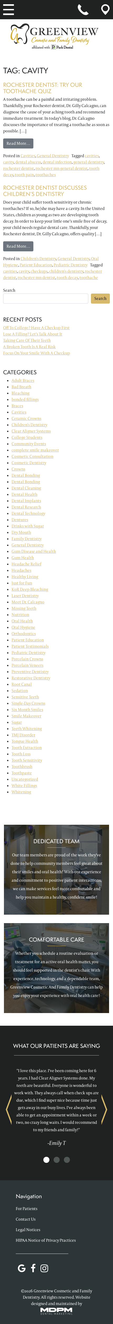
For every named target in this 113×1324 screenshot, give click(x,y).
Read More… (20, 143)
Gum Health (23, 557)
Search (9, 290)
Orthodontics (24, 633)
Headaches (21, 570)
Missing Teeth (24, 608)
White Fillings (24, 785)
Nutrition (20, 614)
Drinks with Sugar (28, 526)
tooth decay (67, 277)
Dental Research (26, 507)
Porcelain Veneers (27, 665)
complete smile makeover (35, 450)
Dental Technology (28, 513)
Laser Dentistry (25, 595)
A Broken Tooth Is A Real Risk (29, 346)
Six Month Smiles (27, 709)
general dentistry (88, 162)
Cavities (27, 156)
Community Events (29, 444)
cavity (8, 162)
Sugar (17, 722)
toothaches (45, 175)
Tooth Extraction (27, 747)
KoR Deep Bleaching (30, 589)
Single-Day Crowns (28, 703)
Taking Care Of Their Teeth (27, 340)
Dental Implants (26, 500)
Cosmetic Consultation (32, 456)
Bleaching (20, 393)
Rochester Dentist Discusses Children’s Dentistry (45, 191)
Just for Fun (22, 583)
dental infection (57, 162)
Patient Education (36, 265)
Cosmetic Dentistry (29, 463)
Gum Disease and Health (34, 551)
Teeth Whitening (27, 728)
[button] (46, 1160)
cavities (92, 156)
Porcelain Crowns (27, 659)
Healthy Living (25, 576)
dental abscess (28, 162)
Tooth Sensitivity (27, 760)
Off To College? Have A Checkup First (36, 327)
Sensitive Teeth (25, 697)
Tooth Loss (21, 754)
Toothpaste (22, 773)
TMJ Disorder (23, 735)
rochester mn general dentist (61, 168)
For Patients (26, 1208)
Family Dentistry (27, 538)
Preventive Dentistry (30, 671)
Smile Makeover (26, 716)
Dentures (20, 519)
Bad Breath (21, 387)
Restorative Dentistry (31, 678)
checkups (39, 271)
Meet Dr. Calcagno (28, 602)
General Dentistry (53, 156)
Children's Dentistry (38, 258)
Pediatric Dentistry (71, 265)
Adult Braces (23, 380)
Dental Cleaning (26, 488)
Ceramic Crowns (26, 418)
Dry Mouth (21, 532)
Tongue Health (25, 741)
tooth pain (24, 175)
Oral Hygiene (23, 627)
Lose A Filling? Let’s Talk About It (32, 334)
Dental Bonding (26, 475)
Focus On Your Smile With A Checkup (36, 353)
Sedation (20, 690)
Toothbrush (22, 766)
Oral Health (22, 621)
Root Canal (22, 684)
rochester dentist (18, 168)
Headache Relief (26, 564)
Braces (17, 406)
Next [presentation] (104, 1109)
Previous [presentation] (9, 1109)
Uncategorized (25, 779)
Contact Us (25, 1219)
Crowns (18, 469)
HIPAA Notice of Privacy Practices (46, 1240)
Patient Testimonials (30, 646)
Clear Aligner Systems (31, 431)
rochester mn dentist (36, 277)
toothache (88, 277)
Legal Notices (28, 1229)
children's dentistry (66, 271)
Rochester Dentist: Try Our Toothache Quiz (42, 88)
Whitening (21, 792)
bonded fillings (25, 399)
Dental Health (24, 494)
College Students (27, 437)
